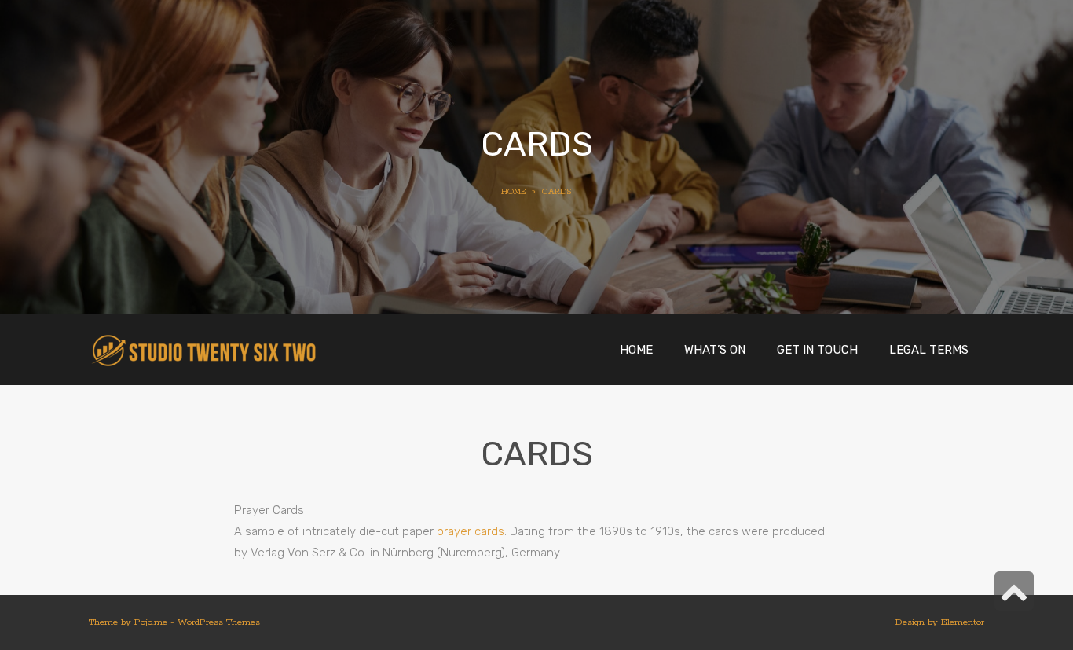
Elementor (962, 622)
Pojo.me (150, 622)
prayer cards (470, 531)
